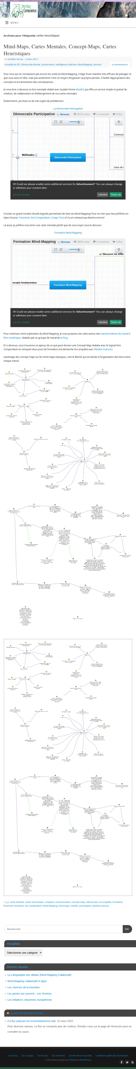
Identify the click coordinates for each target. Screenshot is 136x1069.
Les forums (42, 1055)
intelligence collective (66, 64)
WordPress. (85, 1059)
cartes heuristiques (34, 902)
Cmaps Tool (57, 217)
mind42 (74, 905)
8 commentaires (120, 64)
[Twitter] (126, 7)
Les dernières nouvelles (80, 1055)
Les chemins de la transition (23, 987)
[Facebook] (121, 7)
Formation (117, 902)
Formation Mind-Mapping (68, 232)
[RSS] (131, 7)
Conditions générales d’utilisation (112, 1055)
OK (126, 929)
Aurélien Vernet (15, 59)
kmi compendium (33, 905)
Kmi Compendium (40, 217)
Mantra (73, 1059)
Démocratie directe (30, 64)
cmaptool (49, 902)
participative (85, 905)
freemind (8, 905)
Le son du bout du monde (26, 1013)
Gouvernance (48, 64)
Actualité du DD (12, 64)
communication (62, 902)
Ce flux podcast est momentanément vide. (31, 1020)
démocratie (92, 902)
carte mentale (17, 902)
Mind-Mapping (85, 64)
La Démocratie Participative (68, 108)
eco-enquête (105, 902)
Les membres (58, 1055)
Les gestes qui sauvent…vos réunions (29, 993)
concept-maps (79, 902)
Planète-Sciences (103, 349)
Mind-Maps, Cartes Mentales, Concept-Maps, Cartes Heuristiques (60, 50)
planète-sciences (100, 905)
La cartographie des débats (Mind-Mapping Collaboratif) (39, 974)
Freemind (24, 217)
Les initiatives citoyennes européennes (29, 999)
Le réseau (13, 1055)
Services (97, 64)
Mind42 (80, 89)
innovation (19, 905)
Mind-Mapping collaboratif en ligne (27, 981)
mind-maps (64, 905)
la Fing (64, 337)
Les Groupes (27, 1055)
